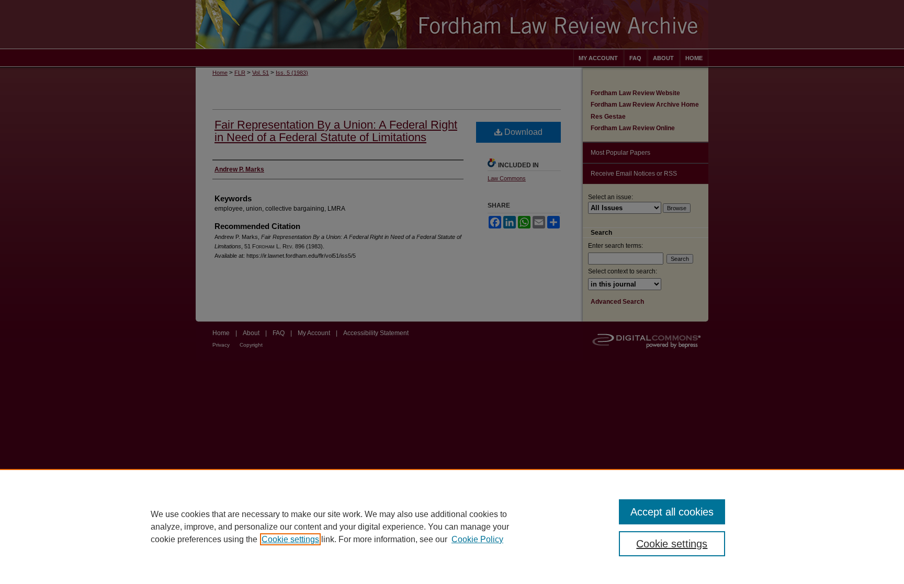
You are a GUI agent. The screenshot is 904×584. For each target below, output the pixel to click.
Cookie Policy (477, 539)
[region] (452, 526)
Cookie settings (290, 539)
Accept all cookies (672, 512)
